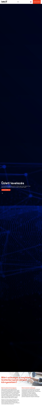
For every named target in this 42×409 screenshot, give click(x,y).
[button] (6, 190)
